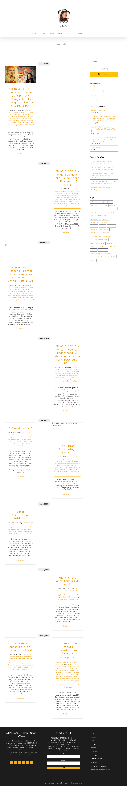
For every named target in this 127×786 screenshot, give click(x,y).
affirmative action (96, 202)
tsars (23, 445)
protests (93, 250)
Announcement (96, 147)
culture (93, 216)
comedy (93, 209)
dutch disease (74, 666)
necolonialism (74, 679)
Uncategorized (96, 99)
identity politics (95, 233)
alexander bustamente (67, 660)
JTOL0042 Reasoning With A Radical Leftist (20, 647)
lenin (26, 118)
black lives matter (96, 205)
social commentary (68, 683)
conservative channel (25, 659)
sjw (106, 250)
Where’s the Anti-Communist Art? (67, 581)
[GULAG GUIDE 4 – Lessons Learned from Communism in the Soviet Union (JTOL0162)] (20, 252)
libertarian (11, 665)
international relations (15, 663)
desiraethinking (96, 219)
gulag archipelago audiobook (70, 371)
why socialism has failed (21, 669)
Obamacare (59, 681)
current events (102, 216)
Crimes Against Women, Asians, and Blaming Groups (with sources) (103, 182)
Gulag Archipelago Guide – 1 (20, 515)
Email (63, 760)
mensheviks (19, 441)
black (110, 202)
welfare (93, 260)
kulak (22, 118)
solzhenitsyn (28, 443)
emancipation (69, 668)
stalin (23, 123)
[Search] (90, 33)
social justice (95, 257)
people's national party (71, 681)
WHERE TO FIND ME (98, 110)
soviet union (17, 123)
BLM (105, 205)
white (99, 260)
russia (27, 665)
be (105, 202)
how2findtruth (28, 116)
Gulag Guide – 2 (21, 428)
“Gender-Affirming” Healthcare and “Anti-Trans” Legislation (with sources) (103, 175)
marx (30, 118)
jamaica (58, 672)
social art (67, 599)
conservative (95, 212)
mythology (59, 599)
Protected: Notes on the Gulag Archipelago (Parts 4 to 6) (101, 162)
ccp (14, 437)
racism (101, 250)
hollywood (66, 597)
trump (107, 257)
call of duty (67, 369)
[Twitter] (11, 762)
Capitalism (63, 595)
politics (58, 683)
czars (26, 437)
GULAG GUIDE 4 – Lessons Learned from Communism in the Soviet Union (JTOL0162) (20, 246)
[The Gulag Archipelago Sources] (67, 431)
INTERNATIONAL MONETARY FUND (67, 670)
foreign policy (28, 661)
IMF (76, 668)
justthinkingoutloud (101, 239)
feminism (102, 226)
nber (67, 679)
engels (24, 114)
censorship (112, 205)
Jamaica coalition (67, 672)
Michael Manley (61, 679)
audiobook (18, 435)
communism (18, 114)
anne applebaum (22, 112)
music (76, 597)
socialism (25, 120)
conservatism (13, 659)
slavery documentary (15, 120)
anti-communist (28, 433)
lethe (72, 597)
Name (63, 753)
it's (100, 236)
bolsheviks (25, 435)
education (94, 226)
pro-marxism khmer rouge (23, 531)
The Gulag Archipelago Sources (67, 427)
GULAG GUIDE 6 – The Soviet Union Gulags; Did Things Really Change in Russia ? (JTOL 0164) (20, 68)
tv (77, 599)
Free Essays (95, 87)
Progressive (111, 246)
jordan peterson (14, 118)
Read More (20, 154)
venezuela (72, 685)
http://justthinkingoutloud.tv (100, 229)
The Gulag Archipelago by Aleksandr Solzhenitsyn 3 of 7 (21, 125)
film (61, 597)
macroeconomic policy (71, 676)
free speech (111, 226)
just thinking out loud (71, 674)
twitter (113, 257)
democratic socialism (16, 661)
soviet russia (66, 378)
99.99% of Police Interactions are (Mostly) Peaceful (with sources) (102, 168)
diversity (105, 219)
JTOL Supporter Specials (99, 91)
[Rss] (27, 762)
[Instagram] (23, 762)
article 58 (11, 435)
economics (61, 668)
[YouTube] (19, 762)
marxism (12, 441)
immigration (106, 233)
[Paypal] (31, 762)
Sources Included (97, 95)
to (102, 257)
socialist (26, 667)
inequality (94, 236)
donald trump (95, 222)
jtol (28, 439)
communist (28, 657)
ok (97, 246)
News (92, 246)
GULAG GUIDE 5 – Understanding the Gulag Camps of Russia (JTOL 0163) (67, 178)
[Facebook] (15, 762)
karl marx (26, 663)
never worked (19, 665)
